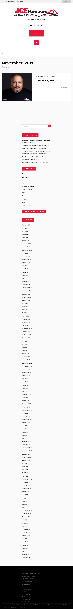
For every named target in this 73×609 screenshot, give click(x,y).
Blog (53, 76)
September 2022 (27, 372)
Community (25, 177)
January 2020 (26, 407)
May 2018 (25, 470)
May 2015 (25, 545)
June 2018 (25, 466)
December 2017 (27, 479)
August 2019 (26, 423)
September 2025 (27, 259)
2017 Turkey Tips (45, 81)
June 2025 (25, 269)
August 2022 (26, 375)
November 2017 (27, 482)
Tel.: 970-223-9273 (27, 581)
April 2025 (25, 275)
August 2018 (26, 460)
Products (25, 199)
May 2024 (25, 310)
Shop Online (35, 604)
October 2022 (26, 369)
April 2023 (25, 350)
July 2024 (25, 303)
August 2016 (26, 517)
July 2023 (25, 341)
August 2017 (26, 492)
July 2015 (25, 539)
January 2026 (26, 247)
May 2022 (25, 385)
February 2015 (26, 554)
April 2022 (25, 388)
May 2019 (25, 432)
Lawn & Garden (27, 189)
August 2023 (26, 338)
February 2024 (26, 319)
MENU (36, 42)
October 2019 (26, 416)
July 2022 (25, 379)
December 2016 (27, 510)
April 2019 (25, 435)
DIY (23, 180)
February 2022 (26, 394)
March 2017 (25, 507)
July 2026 (25, 228)
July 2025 (25, 266)
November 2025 (27, 253)
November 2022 (27, 366)
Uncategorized (26, 205)
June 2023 (25, 344)
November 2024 (27, 291)
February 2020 (26, 404)
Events (24, 183)
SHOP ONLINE (36, 33)
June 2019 (25, 429)
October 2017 (26, 485)
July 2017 (25, 495)
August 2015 (26, 536)
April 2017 (25, 504)
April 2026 (25, 237)
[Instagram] (34, 25)
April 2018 (25, 473)
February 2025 (26, 281)
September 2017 (27, 488)
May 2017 (25, 501)
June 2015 (25, 542)
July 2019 (25, 426)
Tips (23, 202)
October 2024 (26, 294)
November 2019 (27, 413)
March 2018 (25, 476)
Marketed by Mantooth (60, 604)
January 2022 (26, 397)
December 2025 (27, 250)
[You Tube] (41, 25)
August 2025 (26, 263)
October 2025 (26, 256)
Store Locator (46, 604)
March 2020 (25, 401)
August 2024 (26, 300)
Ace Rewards (25, 604)
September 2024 (27, 297)
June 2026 (25, 231)
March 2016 (25, 526)
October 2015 (26, 532)
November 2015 (27, 529)
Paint (23, 196)
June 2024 (25, 306)
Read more (64, 87)
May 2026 (25, 234)
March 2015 (25, 551)
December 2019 (27, 410)
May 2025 (25, 272)
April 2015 (25, 548)
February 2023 (26, 357)
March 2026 (25, 241)
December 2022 (27, 363)
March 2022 (25, 391)
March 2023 (25, 354)
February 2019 (26, 441)
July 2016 (25, 520)
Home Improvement (28, 186)
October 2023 (26, 332)
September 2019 (27, 419)
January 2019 (26, 445)
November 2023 (27, 328)
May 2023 (25, 347)
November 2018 (27, 451)
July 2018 (25, 463)
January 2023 (26, 360)
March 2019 (25, 438)
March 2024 (25, 316)
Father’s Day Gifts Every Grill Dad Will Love (35, 162)
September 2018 (27, 457)
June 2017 (25, 498)
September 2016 (27, 514)
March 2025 (25, 278)
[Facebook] (31, 25)
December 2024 (27, 288)
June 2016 (25, 523)
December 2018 (27, 448)
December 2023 (27, 325)
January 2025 (26, 284)
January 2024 (26, 322)
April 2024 (25, 313)
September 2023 (27, 335)
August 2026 (26, 225)
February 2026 (26, 244)
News (24, 193)
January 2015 (26, 558)
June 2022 (25, 382)
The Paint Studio (14, 604)
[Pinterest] (38, 25)
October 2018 (26, 454)
